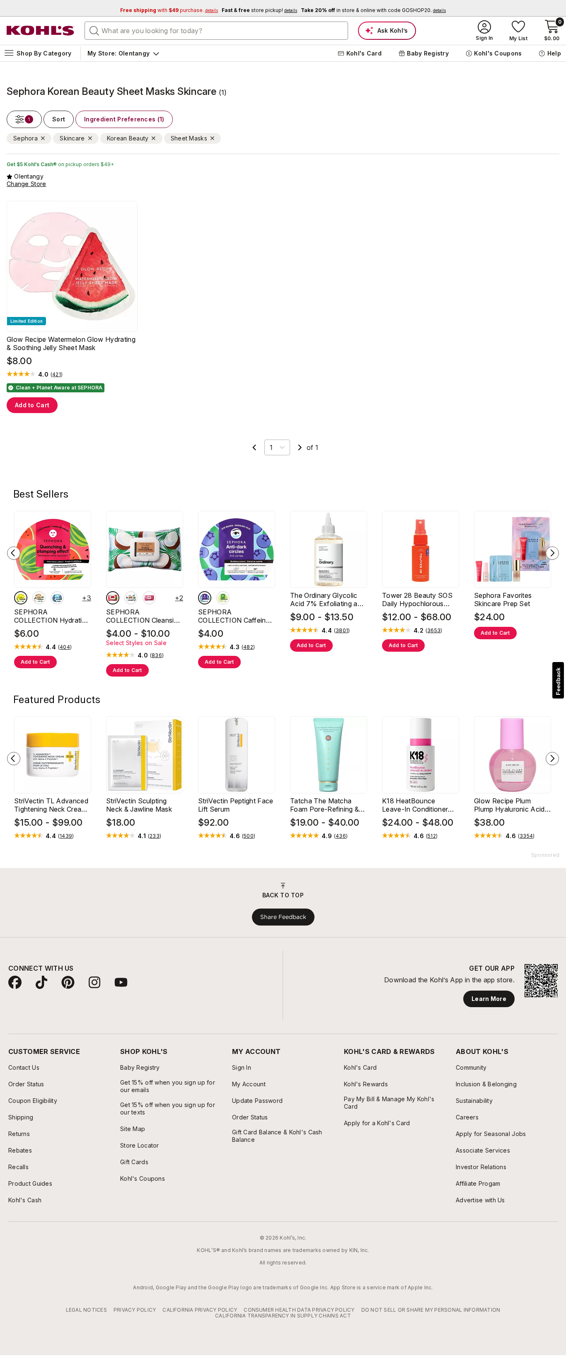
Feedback (558, 681)
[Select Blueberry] (57, 597)
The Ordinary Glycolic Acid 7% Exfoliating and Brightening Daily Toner (327, 599)
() (57, 374)
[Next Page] (300, 447)
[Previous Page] (254, 447)
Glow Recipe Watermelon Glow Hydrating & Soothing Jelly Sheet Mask (71, 343)
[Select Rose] (149, 597)
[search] (94, 30)
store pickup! (259, 10)
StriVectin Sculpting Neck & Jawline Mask (139, 805)
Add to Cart (32, 404)
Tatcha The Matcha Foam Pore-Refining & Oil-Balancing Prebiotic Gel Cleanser (325, 805)
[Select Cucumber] (223, 597)
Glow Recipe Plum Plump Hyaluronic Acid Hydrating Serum (509, 805)
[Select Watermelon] (112, 597)
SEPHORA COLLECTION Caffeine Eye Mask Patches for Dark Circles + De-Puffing (234, 616)
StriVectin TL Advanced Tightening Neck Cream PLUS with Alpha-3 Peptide (51, 805)
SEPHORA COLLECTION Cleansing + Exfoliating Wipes (143, 616)
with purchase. (169, 10)
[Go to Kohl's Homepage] (41, 31)
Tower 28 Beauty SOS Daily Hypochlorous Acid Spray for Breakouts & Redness (417, 599)
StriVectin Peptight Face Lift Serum (235, 805)
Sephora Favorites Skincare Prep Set (503, 599)
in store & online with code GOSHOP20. (373, 10)
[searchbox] (216, 31)
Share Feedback (283, 917)
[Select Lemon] (20, 597)
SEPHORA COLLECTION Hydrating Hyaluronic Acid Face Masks (51, 616)
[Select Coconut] (39, 597)
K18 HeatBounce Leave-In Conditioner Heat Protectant (415, 805)
